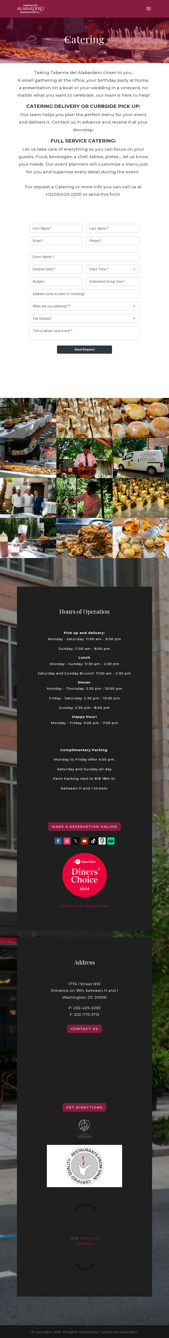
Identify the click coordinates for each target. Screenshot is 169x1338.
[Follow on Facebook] (58, 841)
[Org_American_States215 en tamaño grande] (28, 517)
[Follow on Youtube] (84, 841)
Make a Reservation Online (84, 826)
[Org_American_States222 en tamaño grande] (141, 517)
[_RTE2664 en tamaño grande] (84, 477)
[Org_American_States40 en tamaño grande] (28, 437)
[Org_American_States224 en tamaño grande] (84, 557)
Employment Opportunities (84, 906)
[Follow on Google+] (102, 841)
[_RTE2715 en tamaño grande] (84, 517)
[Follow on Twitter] (75, 841)
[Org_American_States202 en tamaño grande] (141, 557)
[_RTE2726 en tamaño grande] (28, 557)
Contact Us (84, 1029)
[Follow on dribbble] (93, 841)
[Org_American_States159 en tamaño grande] (84, 437)
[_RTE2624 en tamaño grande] (141, 477)
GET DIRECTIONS (84, 1107)
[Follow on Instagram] (66, 841)
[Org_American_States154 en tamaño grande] (141, 437)
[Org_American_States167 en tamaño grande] (28, 477)
